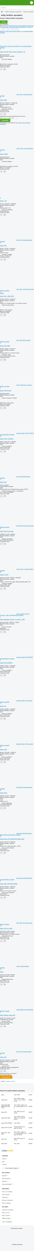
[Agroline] (2, 12)
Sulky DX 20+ (4, 575)
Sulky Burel (3, 793)
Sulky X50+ (3, 100)
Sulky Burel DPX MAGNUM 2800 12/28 (12, 839)
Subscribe (5, 120)
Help (3, 1161)
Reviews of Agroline (7, 1200)
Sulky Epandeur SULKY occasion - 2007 (12, 619)
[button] (31, 2)
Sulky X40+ (3, 749)
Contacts (4, 1164)
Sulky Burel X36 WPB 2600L (9, 884)
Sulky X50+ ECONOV (6, 439)
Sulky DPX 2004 (5, 346)
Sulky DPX (3, 245)
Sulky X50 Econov (5, 390)
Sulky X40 (3, 1057)
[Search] (31, 7)
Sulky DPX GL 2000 (6, 928)
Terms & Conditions (7, 1191)
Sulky (1, 972)
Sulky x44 (3, 706)
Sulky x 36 (3, 201)
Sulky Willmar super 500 (7, 1015)
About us (4, 1158)
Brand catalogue (6, 1203)
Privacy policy (6, 1194)
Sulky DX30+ (4, 154)
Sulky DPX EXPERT (6, 663)
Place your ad (6, 1077)
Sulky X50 (3, 482)
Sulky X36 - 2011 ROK (7, 296)
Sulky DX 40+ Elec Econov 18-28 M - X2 (12, 52)
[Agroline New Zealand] (11, 2)
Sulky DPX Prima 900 (6, 531)
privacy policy (21, 122)
